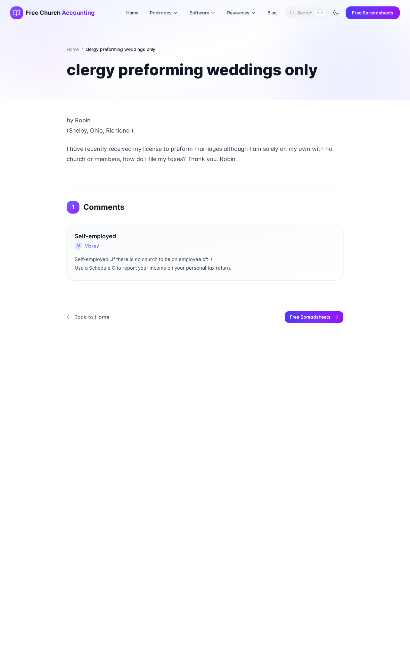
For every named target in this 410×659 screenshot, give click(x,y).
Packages (161, 12)
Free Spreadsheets (372, 12)
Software (199, 12)
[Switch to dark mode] (336, 13)
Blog (272, 12)
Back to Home (91, 317)
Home (132, 12)
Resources (238, 12)
